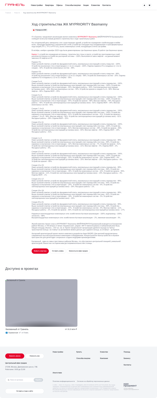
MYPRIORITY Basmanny (87, 37)
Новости (17, 13)
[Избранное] (149, 5)
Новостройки (37, 5)
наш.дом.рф (63, 391)
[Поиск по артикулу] (20, 380)
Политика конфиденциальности (64, 381)
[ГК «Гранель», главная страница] (14, 5)
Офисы (59, 5)
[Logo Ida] (131, 386)
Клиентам (95, 5)
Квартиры (49, 5)
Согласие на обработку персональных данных (93, 381)
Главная (8, 13)
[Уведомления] (144, 5)
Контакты (106, 5)
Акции (86, 5)
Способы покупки (73, 5)
